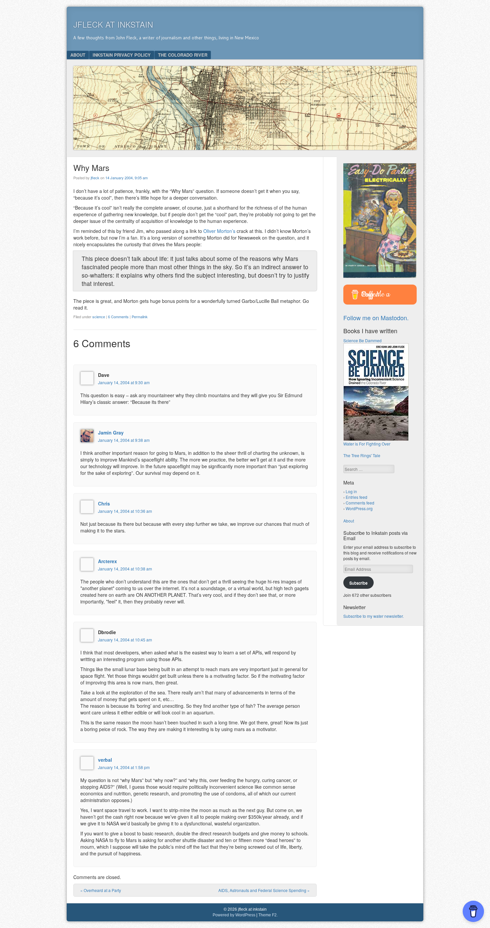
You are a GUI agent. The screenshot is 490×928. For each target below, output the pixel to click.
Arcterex (107, 561)
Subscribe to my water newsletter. (373, 616)
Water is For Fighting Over (366, 444)
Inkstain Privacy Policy (122, 55)
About (77, 55)
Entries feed (356, 497)
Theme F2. (268, 915)
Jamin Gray (111, 432)
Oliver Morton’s (219, 231)
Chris (104, 503)
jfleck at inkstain (113, 24)
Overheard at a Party (100, 890)
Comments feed (360, 502)
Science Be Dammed (362, 340)
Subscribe (358, 582)
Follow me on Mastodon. (376, 317)
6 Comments (118, 316)
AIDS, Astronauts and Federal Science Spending (264, 890)
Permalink (140, 316)
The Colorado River (182, 55)
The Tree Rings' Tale (361, 455)
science (98, 316)
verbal (105, 759)
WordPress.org (359, 508)
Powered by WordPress (234, 915)
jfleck (95, 177)
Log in (351, 491)
